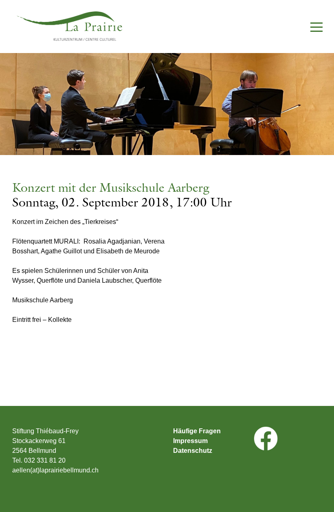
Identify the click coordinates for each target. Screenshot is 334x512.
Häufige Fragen (197, 431)
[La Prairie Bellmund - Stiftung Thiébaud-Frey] (61, 26)
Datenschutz (192, 451)
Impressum (190, 441)
